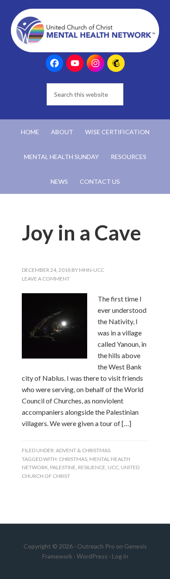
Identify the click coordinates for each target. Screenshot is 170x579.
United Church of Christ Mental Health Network (85, 30)
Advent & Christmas (83, 450)
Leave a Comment (46, 278)
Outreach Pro (96, 546)
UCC (113, 467)
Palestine (63, 467)
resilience (91, 467)
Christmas (73, 459)
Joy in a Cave (81, 232)
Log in (120, 556)
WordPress (92, 556)
